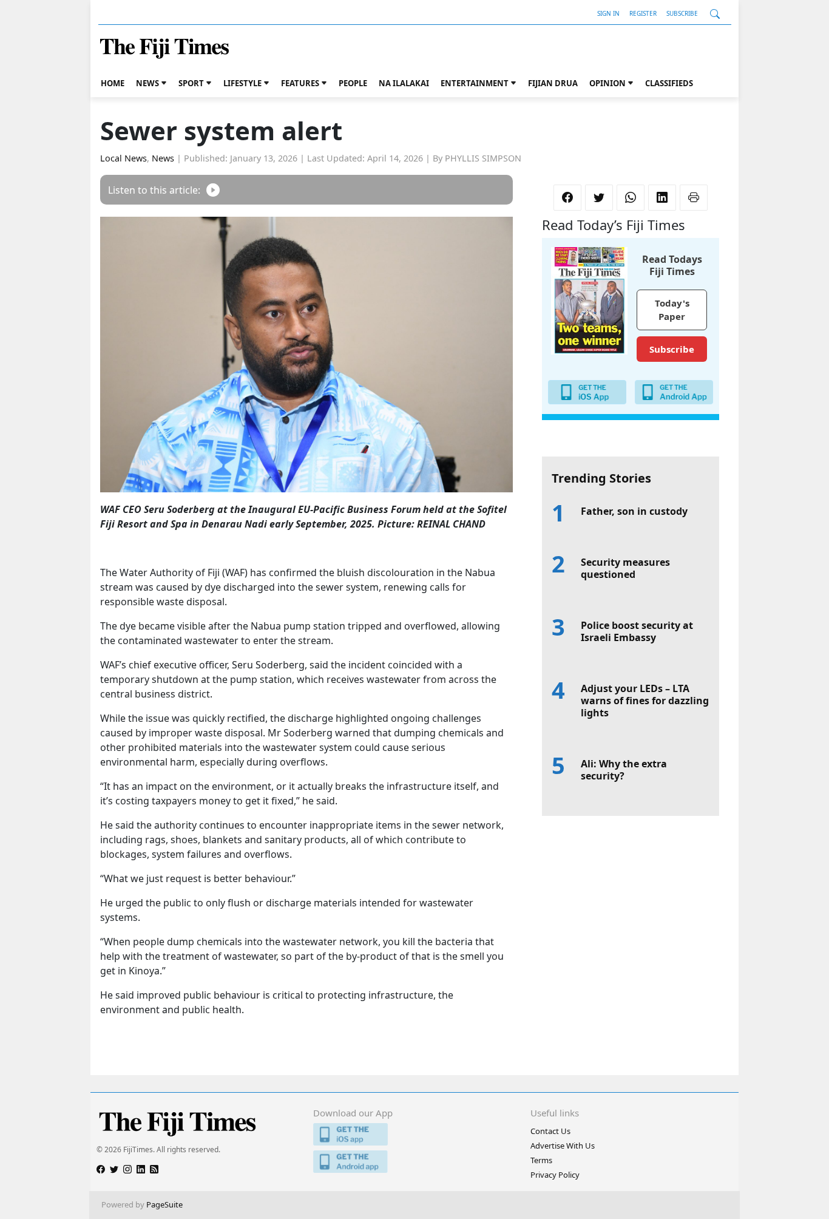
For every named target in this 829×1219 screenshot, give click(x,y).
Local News (123, 158)
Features (300, 83)
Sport (191, 83)
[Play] (213, 190)
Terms (541, 1160)
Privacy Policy (555, 1174)
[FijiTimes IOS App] (414, 1134)
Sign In (608, 13)
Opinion (607, 83)
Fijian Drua (553, 83)
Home (112, 83)
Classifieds (669, 83)
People (353, 83)
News (147, 83)
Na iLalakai (404, 83)
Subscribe (682, 13)
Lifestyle (242, 83)
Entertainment (475, 83)
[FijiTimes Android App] (414, 1161)
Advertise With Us (562, 1145)
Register (643, 13)
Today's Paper (672, 310)
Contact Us (550, 1131)
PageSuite (164, 1204)
